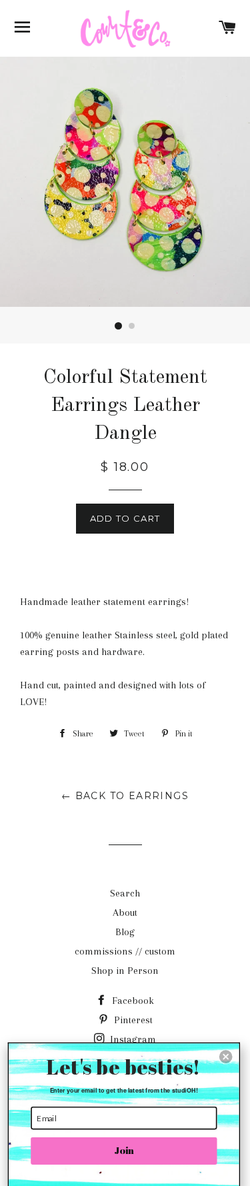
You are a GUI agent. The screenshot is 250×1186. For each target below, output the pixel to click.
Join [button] (124, 1150)
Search (125, 893)
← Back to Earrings (125, 796)
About (125, 913)
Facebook (131, 1001)
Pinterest (132, 1020)
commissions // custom (125, 951)
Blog (125, 932)
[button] (226, 1056)
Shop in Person (125, 971)
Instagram (131, 1039)
